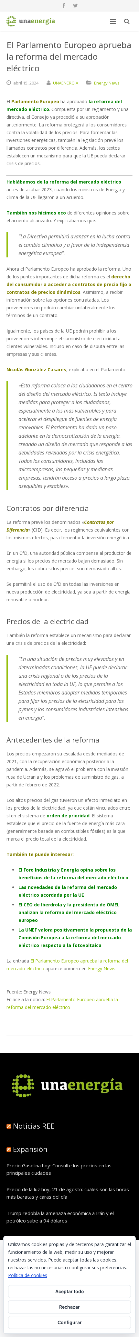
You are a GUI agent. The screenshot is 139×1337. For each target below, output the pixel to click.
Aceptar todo (69, 1291)
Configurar (70, 1322)
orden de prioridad (68, 816)
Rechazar (69, 1307)
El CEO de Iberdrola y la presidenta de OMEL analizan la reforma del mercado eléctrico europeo (69, 912)
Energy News (107, 83)
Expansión (30, 1149)
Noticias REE (33, 1126)
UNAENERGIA (65, 83)
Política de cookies (27, 1275)
